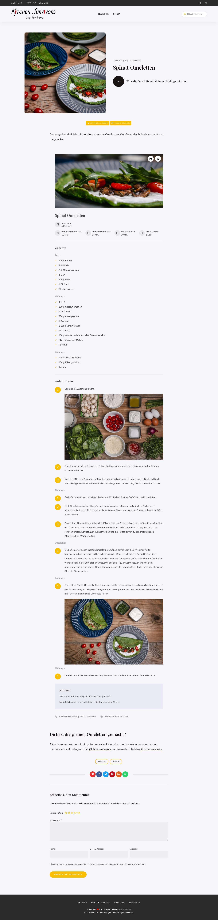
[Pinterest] (112, 774)
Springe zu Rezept (99, 123)
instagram (200, 3)
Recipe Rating (56, 812)
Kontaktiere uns (38, 3)
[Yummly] (119, 774)
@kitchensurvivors (100, 749)
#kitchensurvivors (151, 749)
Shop (116, 14)
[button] (158, 159)
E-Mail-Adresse (97, 848)
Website (134, 848)
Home (115, 60)
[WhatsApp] (125, 774)
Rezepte (103, 14)
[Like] (93, 774)
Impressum (134, 902)
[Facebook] (99, 774)
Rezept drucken (122, 123)
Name (52, 848)
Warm (116, 761)
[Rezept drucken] (151, 159)
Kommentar (56, 820)
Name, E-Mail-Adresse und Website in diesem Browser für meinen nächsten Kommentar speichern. (99, 864)
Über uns (17, 3)
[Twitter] (106, 774)
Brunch (102, 761)
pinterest (206, 3)
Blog (122, 60)
